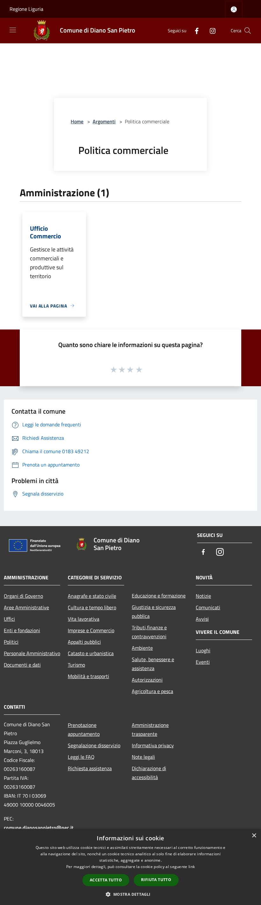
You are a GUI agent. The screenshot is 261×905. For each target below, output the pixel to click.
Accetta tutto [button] (106, 880)
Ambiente (142, 648)
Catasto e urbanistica (91, 653)
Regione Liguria (26, 9)
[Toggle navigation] (13, 30)
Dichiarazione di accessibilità (149, 772)
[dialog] (130, 867)
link (191, 866)
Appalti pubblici (84, 642)
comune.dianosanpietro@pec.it (39, 827)
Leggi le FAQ (81, 757)
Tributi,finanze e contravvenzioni (149, 632)
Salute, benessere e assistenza (153, 663)
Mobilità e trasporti (88, 676)
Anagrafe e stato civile (92, 596)
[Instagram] (210, 30)
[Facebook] (194, 30)
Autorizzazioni (147, 680)
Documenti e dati (22, 665)
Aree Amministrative (26, 607)
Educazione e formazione (159, 595)
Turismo (76, 665)
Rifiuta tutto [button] (156, 879)
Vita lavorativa (83, 619)
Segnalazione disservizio (94, 745)
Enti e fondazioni (22, 630)
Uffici (9, 619)
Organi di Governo (23, 596)
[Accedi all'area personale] (234, 9)
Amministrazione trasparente (150, 729)
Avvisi (202, 619)
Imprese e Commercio (91, 630)
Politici (11, 642)
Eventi (203, 662)
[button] (130, 894)
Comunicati (208, 607)
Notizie (203, 596)
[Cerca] (247, 30)
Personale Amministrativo (32, 653)
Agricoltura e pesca (152, 691)
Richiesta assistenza (90, 768)
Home (77, 121)
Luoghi (203, 650)
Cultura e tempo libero (92, 607)
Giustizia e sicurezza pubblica (154, 611)
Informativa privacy (153, 745)
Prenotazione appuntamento (84, 729)
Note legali (143, 757)
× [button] (253, 835)
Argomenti (104, 121)
